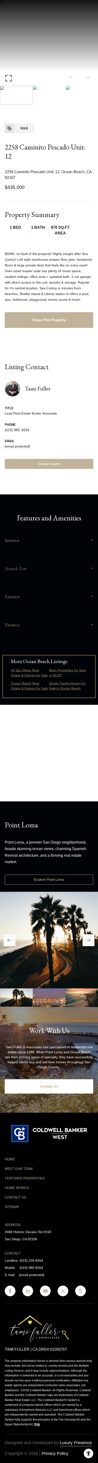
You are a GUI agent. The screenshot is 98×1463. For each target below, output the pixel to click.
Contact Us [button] (49, 1086)
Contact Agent (49, 464)
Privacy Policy (55, 1453)
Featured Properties (24, 1178)
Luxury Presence (76, 1442)
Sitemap (12, 1207)
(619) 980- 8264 (17, 430)
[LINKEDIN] (27, 1291)
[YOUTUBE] (45, 1291)
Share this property (49, 320)
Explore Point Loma (49, 879)
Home (10, 1159)
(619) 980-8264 (31, 1268)
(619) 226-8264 (31, 1260)
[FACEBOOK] (10, 1291)
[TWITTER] (63, 1291)
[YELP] (80, 1291)
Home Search (17, 1188)
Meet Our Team (19, 1169)
